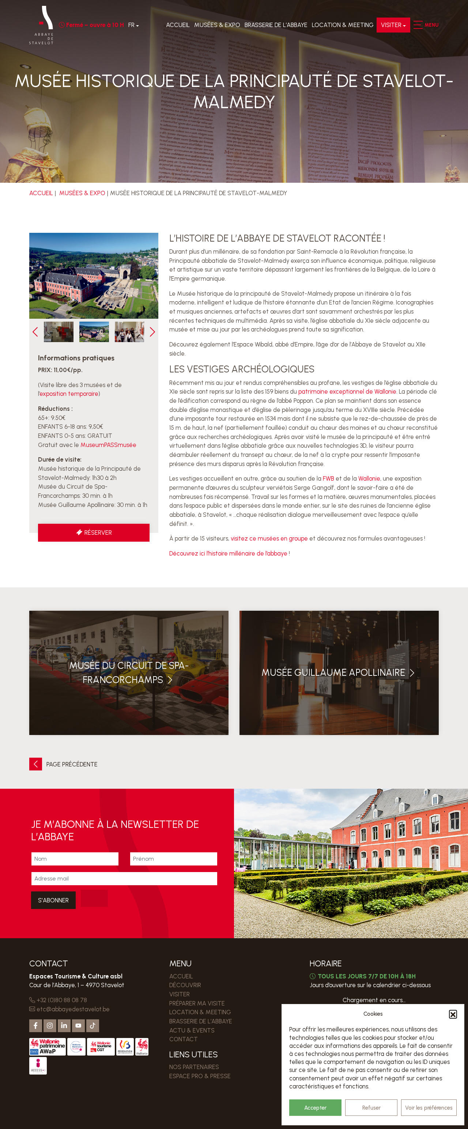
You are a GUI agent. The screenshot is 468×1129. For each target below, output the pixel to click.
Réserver (97, 532)
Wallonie (369, 478)
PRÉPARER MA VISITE (197, 1003)
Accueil (178, 25)
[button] (453, 1014)
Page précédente (71, 764)
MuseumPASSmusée (108, 444)
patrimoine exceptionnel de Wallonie (347, 391)
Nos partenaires (194, 1067)
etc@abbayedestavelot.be (72, 1009)
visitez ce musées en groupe (269, 538)
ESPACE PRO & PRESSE (200, 1076)
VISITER (391, 25)
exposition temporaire (68, 393)
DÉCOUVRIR (185, 985)
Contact (183, 1039)
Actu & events (192, 1030)
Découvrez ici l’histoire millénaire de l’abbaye (228, 553)
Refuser (371, 1108)
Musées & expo (217, 25)
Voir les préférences (429, 1108)
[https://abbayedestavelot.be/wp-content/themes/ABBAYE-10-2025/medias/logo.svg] (41, 25)
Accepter (315, 1108)
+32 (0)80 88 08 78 (61, 1000)
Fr (131, 25)
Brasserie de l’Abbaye (276, 25)
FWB (328, 478)
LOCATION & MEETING (343, 25)
